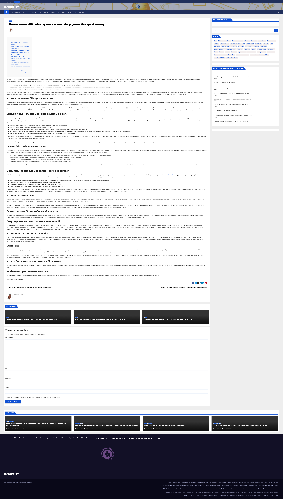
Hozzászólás (9, 337)
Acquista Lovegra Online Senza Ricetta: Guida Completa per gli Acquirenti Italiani (208, 482)
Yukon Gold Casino (261, 49)
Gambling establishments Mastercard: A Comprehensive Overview (231, 93)
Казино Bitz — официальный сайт (20, 50)
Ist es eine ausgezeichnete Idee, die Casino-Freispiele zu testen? (231, 77)
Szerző (34, 12)
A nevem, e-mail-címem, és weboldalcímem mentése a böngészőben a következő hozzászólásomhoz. (33, 397)
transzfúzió (239, 49)
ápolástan (221, 52)
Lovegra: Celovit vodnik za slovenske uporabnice (264, 488)
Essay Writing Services (215, 485)
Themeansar (29, 482)
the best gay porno (230, 49)
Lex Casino (265, 43)
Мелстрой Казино (261, 52)
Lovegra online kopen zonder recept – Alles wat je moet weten (240, 488)
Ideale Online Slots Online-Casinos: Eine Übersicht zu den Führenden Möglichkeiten (36, 425)
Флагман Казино (218, 54)
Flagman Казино (271, 40)
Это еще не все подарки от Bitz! (19, 70)
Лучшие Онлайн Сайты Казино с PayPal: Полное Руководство (231, 121)
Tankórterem (11, 6)
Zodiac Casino (271, 49)
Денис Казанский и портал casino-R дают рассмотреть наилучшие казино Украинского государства (251, 495)
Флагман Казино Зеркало (243, 54)
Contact (276, 495)
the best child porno (219, 49)
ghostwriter (79, 12)
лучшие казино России (232, 57)
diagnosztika (254, 40)
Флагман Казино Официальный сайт (260, 54)
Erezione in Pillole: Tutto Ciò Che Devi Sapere (199, 485)
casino (241, 40)
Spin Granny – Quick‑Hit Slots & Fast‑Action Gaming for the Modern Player (107, 425)
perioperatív (234, 46)
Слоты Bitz (14, 68)
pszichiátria (241, 46)
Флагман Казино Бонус (229, 54)
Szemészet (256, 46)
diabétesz (247, 40)
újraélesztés (234, 52)
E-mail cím (8, 378)
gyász (243, 43)
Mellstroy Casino (225, 46)
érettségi (227, 52)
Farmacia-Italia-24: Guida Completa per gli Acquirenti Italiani (234, 485)
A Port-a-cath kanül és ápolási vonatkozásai (225, 110)
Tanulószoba (15, 12)
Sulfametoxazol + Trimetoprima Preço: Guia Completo (223, 492)
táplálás (253, 49)
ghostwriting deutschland (49, 12)
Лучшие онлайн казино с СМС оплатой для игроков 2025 (32, 319)
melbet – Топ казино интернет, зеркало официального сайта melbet (183, 287)
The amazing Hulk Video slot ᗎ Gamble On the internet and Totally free (233, 99)
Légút (271, 43)
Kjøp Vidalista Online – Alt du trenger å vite (189, 488)
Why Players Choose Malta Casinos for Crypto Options (196, 495)
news (10, 21)
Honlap (7, 387)
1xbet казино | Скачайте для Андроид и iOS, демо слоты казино (29, 287)
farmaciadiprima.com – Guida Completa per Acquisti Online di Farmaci (263, 485)
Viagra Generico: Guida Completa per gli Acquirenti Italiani (265, 492)
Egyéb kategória (10, 421)
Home (169, 482)
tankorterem (19, 29)
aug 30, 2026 (11, 428)
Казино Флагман (252, 52)
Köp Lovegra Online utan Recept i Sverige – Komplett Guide (213, 488)
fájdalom (216, 43)
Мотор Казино (271, 52)
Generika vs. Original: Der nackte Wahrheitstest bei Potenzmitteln (231, 104)
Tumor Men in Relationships (221, 88)
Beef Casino (227, 40)
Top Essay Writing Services (246, 492)
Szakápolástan (248, 46)
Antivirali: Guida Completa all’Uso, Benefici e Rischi (238, 482)
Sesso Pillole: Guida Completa (204, 492)
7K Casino (220, 40)
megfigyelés (217, 46)
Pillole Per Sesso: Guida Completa (189, 492)
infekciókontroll (250, 43)
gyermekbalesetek (224, 43)
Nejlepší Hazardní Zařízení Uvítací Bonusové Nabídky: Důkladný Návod (233, 115)
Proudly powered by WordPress (10, 482)
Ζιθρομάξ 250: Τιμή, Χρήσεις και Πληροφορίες (218, 495)
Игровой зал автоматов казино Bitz (20, 66)
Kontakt (26, 12)
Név (6, 368)
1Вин (215, 40)
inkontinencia (258, 43)
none (277, 488)
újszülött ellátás (242, 52)
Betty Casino (235, 40)
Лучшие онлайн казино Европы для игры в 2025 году (168, 319)
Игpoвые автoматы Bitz (17, 56)
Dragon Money (262, 40)
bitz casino (171, 175)
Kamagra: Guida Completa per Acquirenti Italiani (169, 488)
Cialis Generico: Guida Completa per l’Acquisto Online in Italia (175, 485)
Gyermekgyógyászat (235, 43)
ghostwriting (67, 12)
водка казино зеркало (219, 57)
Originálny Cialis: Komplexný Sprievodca (172, 492)
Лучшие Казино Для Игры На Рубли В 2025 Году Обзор (100, 319)
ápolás (215, 52)
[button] (278, 12)
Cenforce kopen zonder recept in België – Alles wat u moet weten (264, 482)
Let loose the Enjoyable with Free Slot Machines (227, 82)
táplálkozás (247, 49)
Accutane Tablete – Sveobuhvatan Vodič (181, 482)
